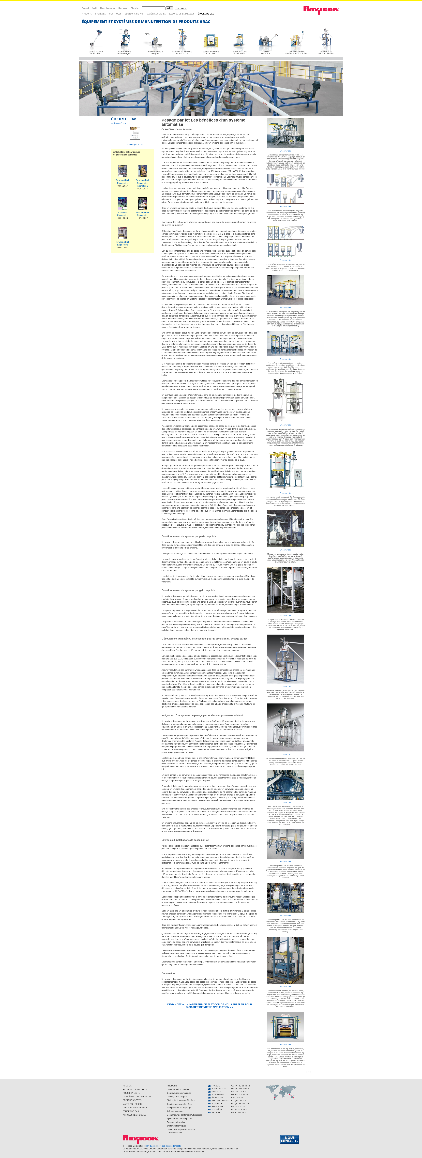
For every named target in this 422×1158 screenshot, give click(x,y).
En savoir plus (285, 151)
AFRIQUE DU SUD (219, 1100)
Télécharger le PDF (135, 145)
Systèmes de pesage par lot (179, 1118)
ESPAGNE (216, 1092)
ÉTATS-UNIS (217, 1098)
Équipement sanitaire (176, 1122)
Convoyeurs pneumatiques (179, 1093)
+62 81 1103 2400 (239, 1109)
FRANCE (215, 1086)
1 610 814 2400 (238, 1098)
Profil (94, 8)
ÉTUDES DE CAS (206, 14)
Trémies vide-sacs (175, 1111)
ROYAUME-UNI (218, 1089)
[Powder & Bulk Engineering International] (142, 172)
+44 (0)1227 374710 (240, 1089)
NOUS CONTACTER (132, 1093)
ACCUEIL (127, 1086)
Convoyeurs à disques (177, 1097)
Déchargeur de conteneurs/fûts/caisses (184, 1115)
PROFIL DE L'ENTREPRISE (135, 1089)
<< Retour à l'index (118, 123)
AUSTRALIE (217, 1103)
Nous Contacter (107, 8)
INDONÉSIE (216, 1109)
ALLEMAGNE (217, 1095)
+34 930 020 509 (238, 1092)
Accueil (85, 8)
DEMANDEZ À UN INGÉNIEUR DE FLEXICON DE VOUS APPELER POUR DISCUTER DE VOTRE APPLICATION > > (209, 1005)
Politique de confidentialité (169, 1146)
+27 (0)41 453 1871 (240, 1100)
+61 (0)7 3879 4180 (240, 1103)
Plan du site (150, 1146)
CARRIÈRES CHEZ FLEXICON (137, 1097)
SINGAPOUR (217, 1106)
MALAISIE (216, 1112)
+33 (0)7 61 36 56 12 (240, 1086)
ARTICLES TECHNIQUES (134, 1115)
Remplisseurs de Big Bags (179, 1108)
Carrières (122, 8)
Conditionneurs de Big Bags (179, 1104)
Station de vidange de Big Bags (181, 1100)
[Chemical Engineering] (122, 204)
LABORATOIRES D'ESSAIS (182, 14)
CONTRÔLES (115, 14)
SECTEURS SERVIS (134, 14)
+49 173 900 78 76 (239, 1095)
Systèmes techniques (176, 1126)
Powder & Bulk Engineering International (142, 183)
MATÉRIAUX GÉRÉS (156, 14)
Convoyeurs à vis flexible (178, 1089)
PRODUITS (87, 14)
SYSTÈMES (100, 14)
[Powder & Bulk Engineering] (122, 172)
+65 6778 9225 (238, 1106)
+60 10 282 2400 (238, 1112)
